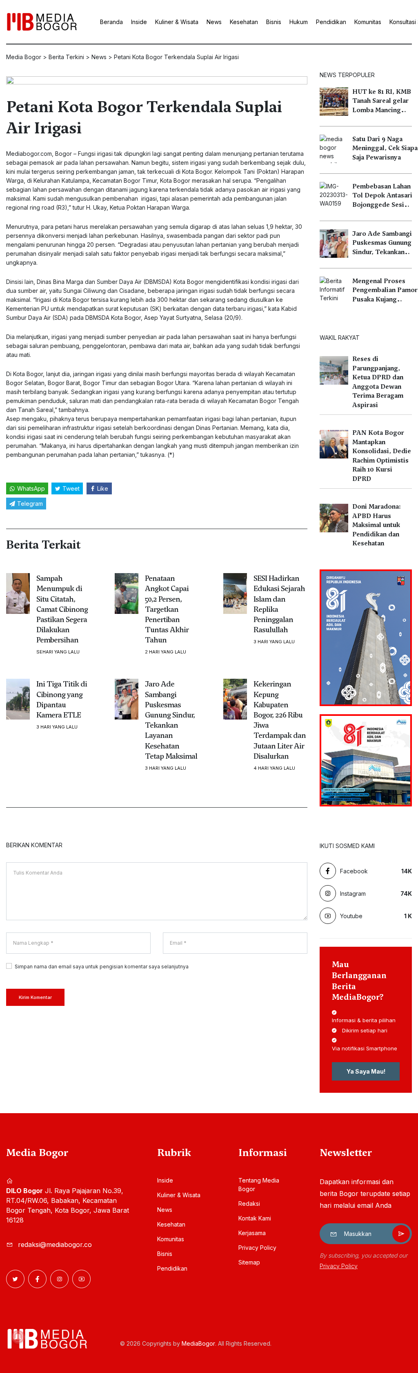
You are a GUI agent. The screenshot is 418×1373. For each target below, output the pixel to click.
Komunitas (367, 21)
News (214, 21)
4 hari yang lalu (274, 768)
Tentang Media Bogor (258, 1184)
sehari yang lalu (58, 652)
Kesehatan (244, 21)
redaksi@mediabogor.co (55, 1244)
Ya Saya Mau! (366, 1071)
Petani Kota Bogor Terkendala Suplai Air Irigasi (144, 117)
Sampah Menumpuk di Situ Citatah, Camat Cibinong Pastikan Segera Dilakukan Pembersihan (62, 609)
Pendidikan (331, 21)
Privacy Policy (257, 1247)
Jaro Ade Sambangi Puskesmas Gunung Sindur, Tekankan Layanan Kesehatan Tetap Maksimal (171, 720)
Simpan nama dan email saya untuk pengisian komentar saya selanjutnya (102, 966)
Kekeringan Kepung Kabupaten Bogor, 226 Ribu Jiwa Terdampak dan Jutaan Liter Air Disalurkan (279, 720)
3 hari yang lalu (274, 642)
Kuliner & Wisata (176, 21)
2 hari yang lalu (165, 652)
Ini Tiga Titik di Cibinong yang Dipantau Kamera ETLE (61, 699)
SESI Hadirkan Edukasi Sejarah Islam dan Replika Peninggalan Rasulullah (279, 604)
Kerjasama (252, 1232)
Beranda (111, 21)
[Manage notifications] (17, 1336)
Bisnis (273, 21)
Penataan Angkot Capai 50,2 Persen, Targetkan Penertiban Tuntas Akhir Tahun (167, 609)
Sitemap (249, 1262)
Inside (139, 21)
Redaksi (249, 1203)
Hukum (298, 21)
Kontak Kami (254, 1218)
